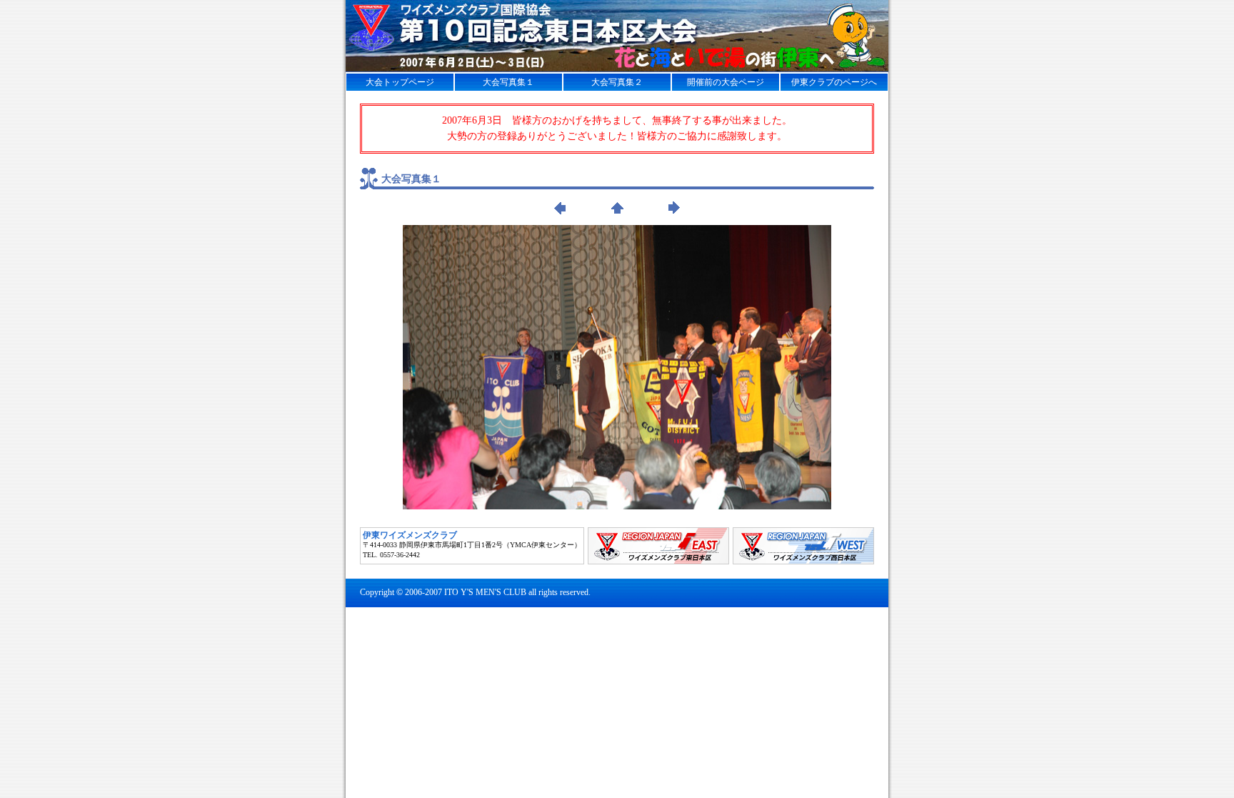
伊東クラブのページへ (834, 82)
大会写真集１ (508, 82)
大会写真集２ (617, 82)
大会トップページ (400, 82)
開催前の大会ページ (725, 82)
